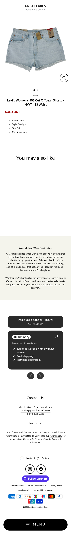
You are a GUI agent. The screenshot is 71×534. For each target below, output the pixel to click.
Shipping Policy (24, 490)
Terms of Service (16, 485)
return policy (56, 435)
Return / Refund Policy (36, 485)
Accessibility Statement (44, 490)
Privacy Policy (56, 485)
